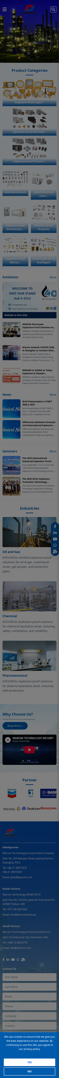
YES (29, 1062)
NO (30, 1071)
